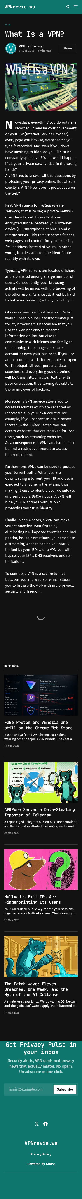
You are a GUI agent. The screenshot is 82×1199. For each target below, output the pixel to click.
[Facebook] (45, 1124)
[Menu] (75, 6)
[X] (37, 1124)
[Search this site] (68, 6)
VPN (7, 24)
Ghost (50, 1164)
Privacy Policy (41, 1154)
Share (67, 48)
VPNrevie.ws (19, 7)
